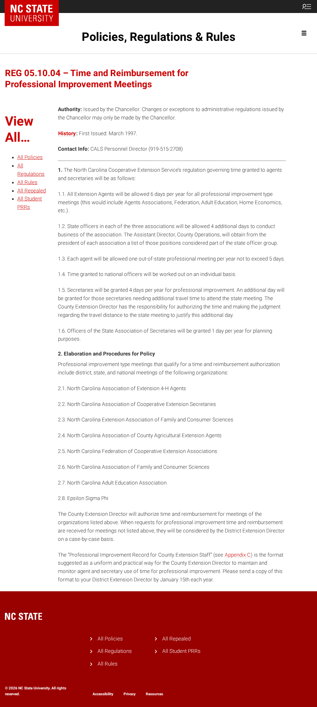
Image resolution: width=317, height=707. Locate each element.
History (67, 133)
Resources (154, 694)
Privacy (130, 694)
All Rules (27, 182)
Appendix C (237, 555)
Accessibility (103, 694)
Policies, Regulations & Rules (159, 37)
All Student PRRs (181, 651)
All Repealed (31, 191)
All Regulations (115, 651)
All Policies (30, 157)
